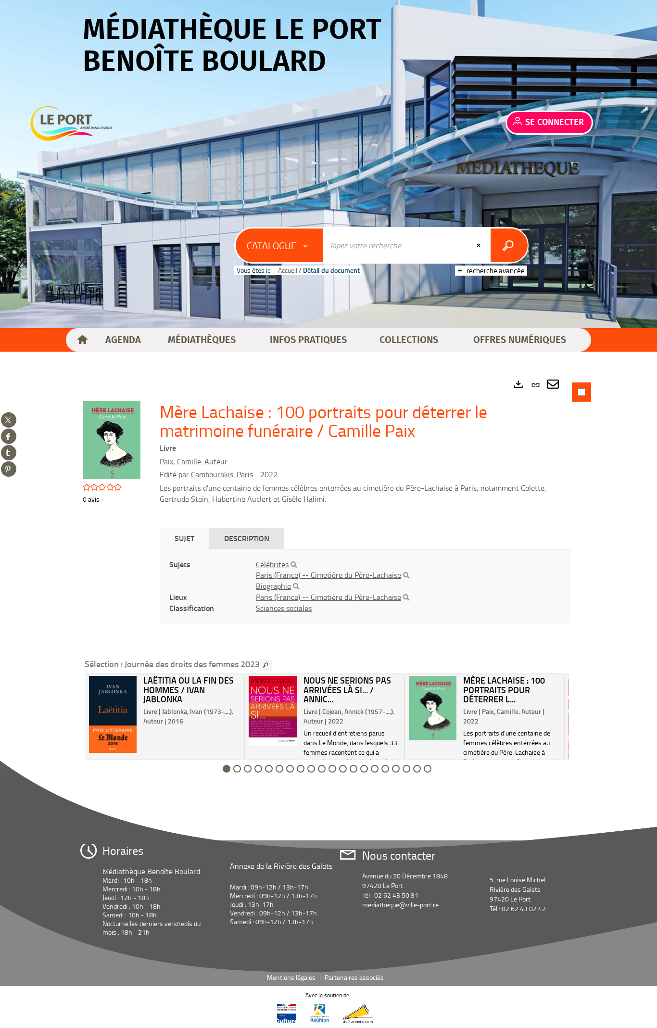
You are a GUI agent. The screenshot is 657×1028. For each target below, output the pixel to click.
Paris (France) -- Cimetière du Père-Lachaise (328, 575)
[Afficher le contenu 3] (248, 769)
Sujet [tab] (184, 538)
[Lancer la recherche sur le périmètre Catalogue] (509, 245)
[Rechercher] (294, 564)
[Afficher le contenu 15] (375, 769)
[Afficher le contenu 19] (417, 769)
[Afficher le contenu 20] (427, 769)
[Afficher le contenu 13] (353, 769)
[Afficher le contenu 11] (332, 769)
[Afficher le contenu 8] (300, 769)
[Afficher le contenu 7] (290, 769)
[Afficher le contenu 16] (385, 769)
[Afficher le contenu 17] (396, 769)
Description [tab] (246, 538)
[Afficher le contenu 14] (364, 769)
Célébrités (272, 564)
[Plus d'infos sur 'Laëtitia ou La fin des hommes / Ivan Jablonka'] (113, 714)
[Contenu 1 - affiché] (226, 769)
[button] (123, 340)
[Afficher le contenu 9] (311, 769)
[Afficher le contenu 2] (237, 769)
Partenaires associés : (356, 977)
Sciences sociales (284, 608)
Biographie (273, 586)
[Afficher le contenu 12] (343, 769)
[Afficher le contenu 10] (322, 769)
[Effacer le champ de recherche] (479, 245)
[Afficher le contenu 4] (258, 769)
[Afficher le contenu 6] (279, 769)
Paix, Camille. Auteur (193, 461)
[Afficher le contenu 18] (406, 769)
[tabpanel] (328, 579)
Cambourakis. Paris (222, 474)
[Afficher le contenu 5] (269, 769)
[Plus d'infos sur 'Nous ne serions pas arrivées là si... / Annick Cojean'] (272, 711)
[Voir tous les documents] (266, 665)
